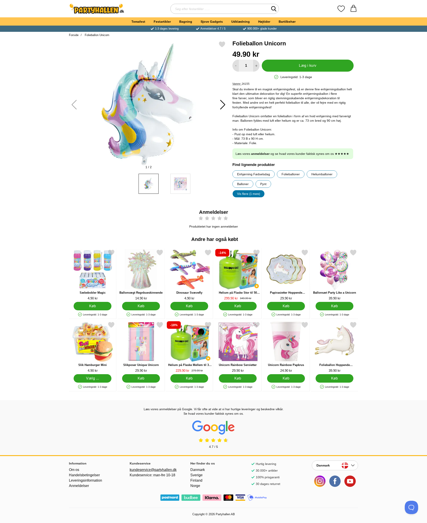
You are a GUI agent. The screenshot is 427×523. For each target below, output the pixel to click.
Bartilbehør (287, 21)
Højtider (264, 21)
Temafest (138, 21)
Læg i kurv (307, 65)
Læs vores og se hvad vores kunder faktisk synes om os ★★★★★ (292, 153)
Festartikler (162, 21)
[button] (223, 105)
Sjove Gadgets (212, 21)
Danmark (197, 470)
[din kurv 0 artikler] (353, 8)
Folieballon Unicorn (96, 35)
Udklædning (240, 21)
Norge (195, 486)
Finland (196, 480)
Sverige (196, 475)
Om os (74, 470)
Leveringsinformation (85, 480)
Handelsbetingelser (84, 475)
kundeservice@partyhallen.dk (153, 470)
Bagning (185, 21)
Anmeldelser (79, 486)
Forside (74, 35)
